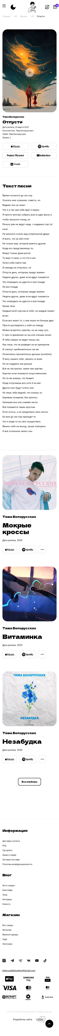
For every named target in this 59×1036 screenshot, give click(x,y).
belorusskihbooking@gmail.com (18, 970)
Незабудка (22, 741)
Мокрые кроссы (16, 528)
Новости (6, 904)
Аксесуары (7, 944)
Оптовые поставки (11, 860)
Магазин (11, 914)
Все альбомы (29, 781)
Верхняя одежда (10, 934)
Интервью (7, 899)
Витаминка (22, 636)
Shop (4, 895)
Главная (6, 16)
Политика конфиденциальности (17, 864)
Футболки (6, 930)
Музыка (23, 16)
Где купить (7, 850)
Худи (4, 939)
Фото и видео (8, 885)
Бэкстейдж (7, 890)
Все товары (7, 925)
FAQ (4, 846)
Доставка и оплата (11, 841)
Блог (7, 874)
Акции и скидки (9, 855)
